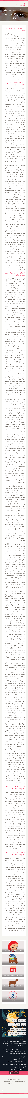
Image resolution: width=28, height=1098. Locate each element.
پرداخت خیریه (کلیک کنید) (13, 963)
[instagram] (14, 1072)
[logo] (20, 2)
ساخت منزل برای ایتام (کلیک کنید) (13, 975)
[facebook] (17, 1072)
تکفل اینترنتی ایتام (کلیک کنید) (13, 950)
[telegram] (10, 1072)
